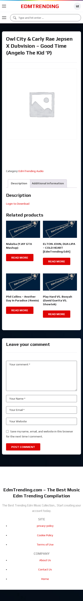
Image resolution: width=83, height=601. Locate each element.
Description (19, 183)
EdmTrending (40, 6)
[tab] (19, 183)
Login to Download (17, 203)
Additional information (48, 183)
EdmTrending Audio (31, 171)
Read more (19, 257)
